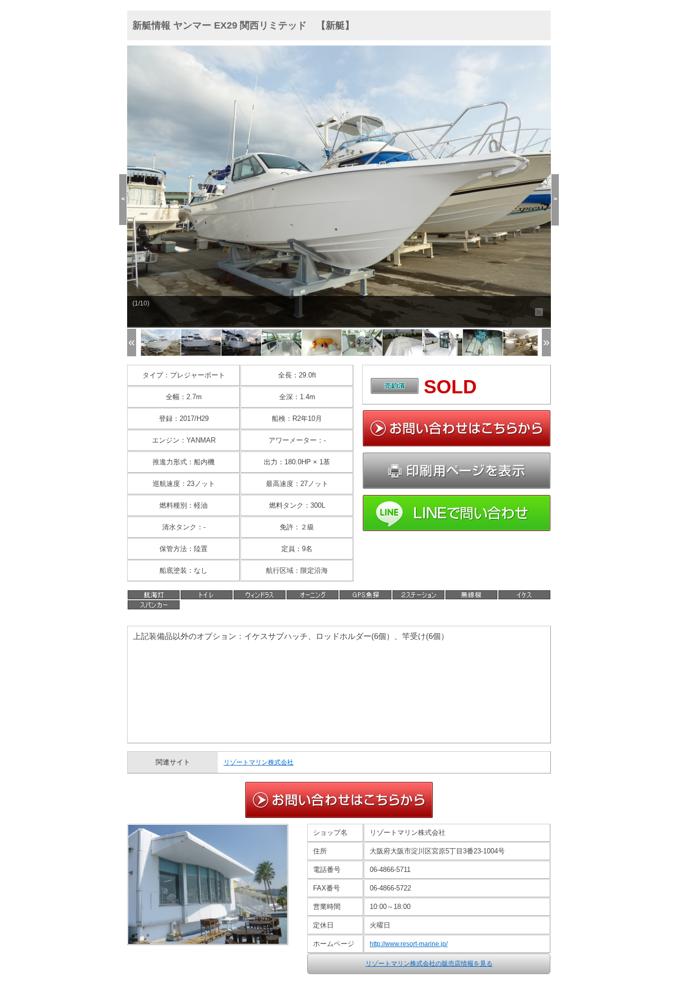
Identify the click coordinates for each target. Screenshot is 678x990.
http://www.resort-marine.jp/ (409, 944)
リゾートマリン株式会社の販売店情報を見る (429, 963)
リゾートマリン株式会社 (258, 762)
